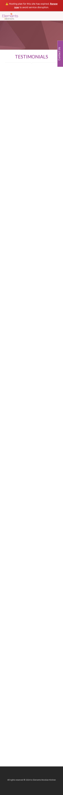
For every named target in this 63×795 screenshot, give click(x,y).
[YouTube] (31, 784)
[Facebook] (27, 784)
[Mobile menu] (58, 15)
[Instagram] (35, 784)
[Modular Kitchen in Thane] (10, 16)
